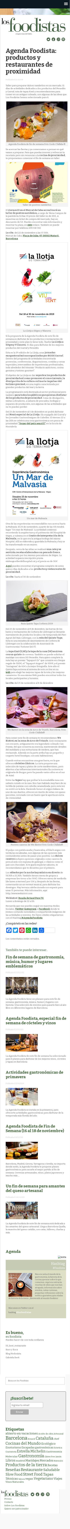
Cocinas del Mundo (23, 1443)
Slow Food (14, 1474)
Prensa (7, 1499)
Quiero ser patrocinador (16, 1508)
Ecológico (48, 1443)
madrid (20, 1460)
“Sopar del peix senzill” (32, 423)
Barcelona (16, 1438)
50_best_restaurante (16, 1345)
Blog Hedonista (13, 1353)
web (8, 672)
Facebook (44, 909)
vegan (29, 1478)
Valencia (21, 1479)
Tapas (48, 1474)
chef (56, 1438)
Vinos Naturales (15, 1481)
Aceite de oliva (45, 1433)
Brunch (31, 1439)
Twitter (19, 909)
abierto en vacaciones (22, 1433)
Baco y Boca (12, 1349)
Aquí (9, 566)
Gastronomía (31, 1455)
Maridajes (32, 1460)
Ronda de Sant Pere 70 (31, 898)
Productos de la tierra (26, 1464)
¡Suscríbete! (21, 1398)
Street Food (33, 1474)
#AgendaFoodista (32, 917)
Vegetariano (43, 1478)
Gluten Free (50, 1457)
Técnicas (12, 1478)
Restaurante (32, 1469)
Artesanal (58, 1434)
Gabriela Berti (12, 1357)
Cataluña (44, 1438)
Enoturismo (13, 1447)
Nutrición (58, 1461)
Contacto (8, 1502)
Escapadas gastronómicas (37, 1447)
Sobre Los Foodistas (14, 1505)
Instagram (30, 909)
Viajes (58, 1478)
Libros (10, 1460)
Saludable (51, 1470)
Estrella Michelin (31, 1451)
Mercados (46, 1460)
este (29, 225)
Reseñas (13, 1469)
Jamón (58, 1457)
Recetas (52, 1465)
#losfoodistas (23, 1312)
